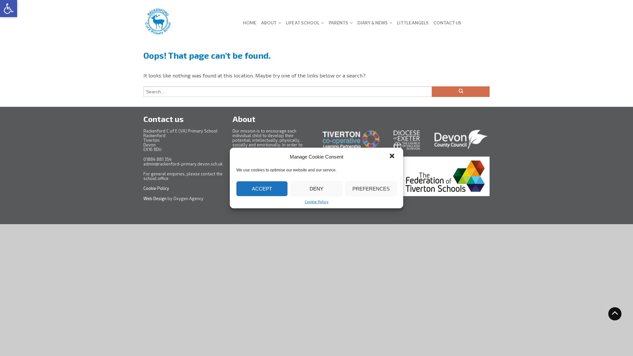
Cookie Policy (316, 201)
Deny (316, 189)
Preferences (371, 189)
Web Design (154, 198)
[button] (8, 8)
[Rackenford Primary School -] (188, 19)
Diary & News (372, 22)
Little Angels (413, 22)
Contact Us (447, 22)
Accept (262, 189)
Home (249, 22)
